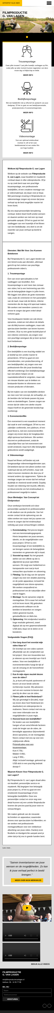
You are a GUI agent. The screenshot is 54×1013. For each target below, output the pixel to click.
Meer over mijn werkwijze (28, 880)
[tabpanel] (27, 19)
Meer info (28, 75)
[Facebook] (45, 1006)
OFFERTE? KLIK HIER (10, 3)
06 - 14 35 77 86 (14, 982)
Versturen (12, 999)
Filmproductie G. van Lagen (15, 14)
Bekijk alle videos (40, 964)
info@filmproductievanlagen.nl (14, 980)
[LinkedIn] (49, 1006)
